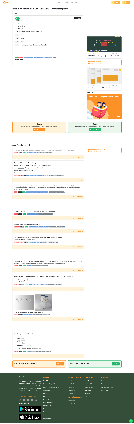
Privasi (103, 384)
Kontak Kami (104, 390)
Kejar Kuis (60, 363)
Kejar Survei (71, 407)
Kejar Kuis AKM (47, 415)
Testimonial (74, 2)
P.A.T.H (45, 393)
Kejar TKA (71, 384)
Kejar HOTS (71, 390)
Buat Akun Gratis (39, 129)
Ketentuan (104, 381)
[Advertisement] (48, 51)
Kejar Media (71, 393)
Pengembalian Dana (107, 387)
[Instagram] (20, 400)
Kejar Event (71, 404)
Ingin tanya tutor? (93, 61)
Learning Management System (51, 387)
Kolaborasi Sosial (89, 384)
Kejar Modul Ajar (47, 402)
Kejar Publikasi (72, 400)
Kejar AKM (71, 387)
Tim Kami (87, 393)
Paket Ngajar (47, 405)
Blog (66, 2)
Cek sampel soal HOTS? (95, 151)
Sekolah (45, 381)
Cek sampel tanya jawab (95, 63)
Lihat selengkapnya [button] (77, 157)
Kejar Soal (116, 363)
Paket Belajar (47, 418)
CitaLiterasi (46, 390)
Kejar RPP (46, 399)
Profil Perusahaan (90, 381)
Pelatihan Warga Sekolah (50, 384)
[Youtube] (28, 400)
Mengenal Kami (89, 387)
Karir (86, 399)
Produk (59, 2)
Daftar (126, 2)
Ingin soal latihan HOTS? (96, 149)
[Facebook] (24, 400)
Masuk (115, 2)
